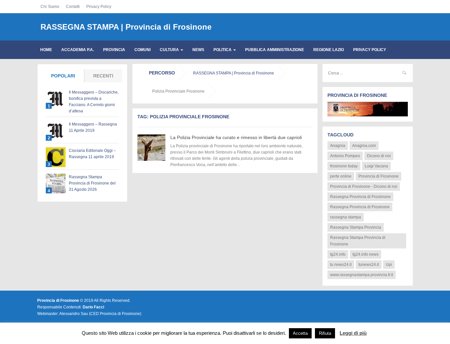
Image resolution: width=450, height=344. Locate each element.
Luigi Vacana (376, 166)
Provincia (114, 49)
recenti (103, 75)
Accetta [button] (300, 333)
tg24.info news (365, 254)
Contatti (73, 6)
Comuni (142, 49)
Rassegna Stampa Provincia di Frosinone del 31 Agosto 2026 (92, 183)
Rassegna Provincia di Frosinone (360, 207)
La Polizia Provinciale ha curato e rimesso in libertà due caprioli (236, 137)
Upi (389, 264)
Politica (223, 49)
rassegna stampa (345, 217)
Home (46, 49)
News (198, 49)
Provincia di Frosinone (378, 176)
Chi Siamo (50, 6)
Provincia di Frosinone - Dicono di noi (363, 186)
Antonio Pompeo (345, 156)
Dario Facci (93, 307)
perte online (341, 176)
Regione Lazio (328, 49)
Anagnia (337, 145)
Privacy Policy (98, 6)
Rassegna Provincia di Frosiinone (360, 196)
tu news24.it (341, 264)
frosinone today (344, 166)
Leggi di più (353, 333)
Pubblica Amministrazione (274, 49)
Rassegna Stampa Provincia (355, 227)
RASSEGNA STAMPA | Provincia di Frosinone (126, 26)
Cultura (170, 49)
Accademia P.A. (77, 49)
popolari (63, 75)
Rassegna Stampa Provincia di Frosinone (357, 240)
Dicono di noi (379, 156)
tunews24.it (368, 264)
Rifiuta (325, 333)
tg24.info (338, 254)
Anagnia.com (364, 145)
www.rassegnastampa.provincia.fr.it (361, 274)
